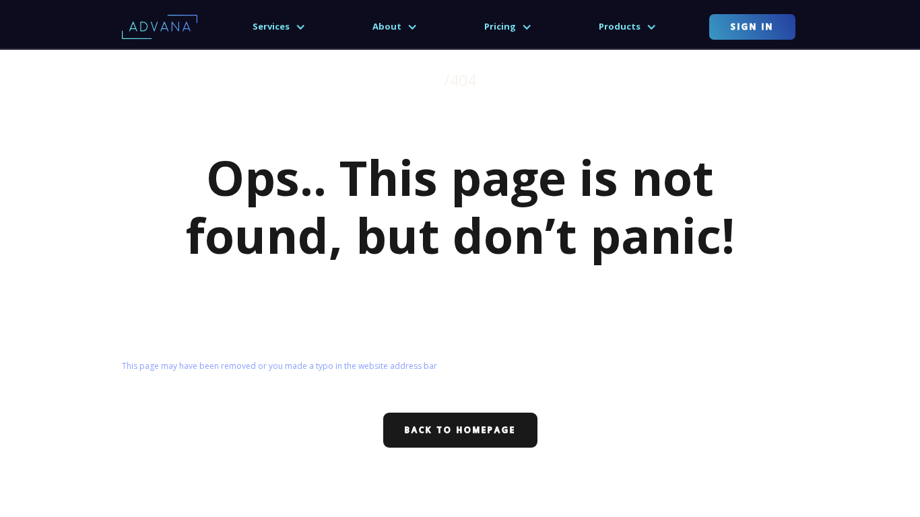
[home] (159, 26)
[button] (279, 27)
